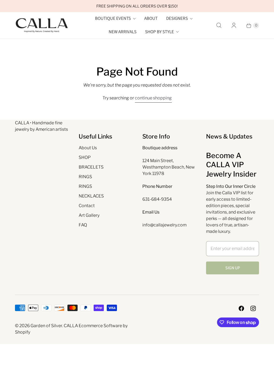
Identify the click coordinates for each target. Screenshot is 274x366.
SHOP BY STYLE (159, 32)
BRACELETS (91, 167)
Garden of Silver (46, 325)
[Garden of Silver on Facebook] (241, 308)
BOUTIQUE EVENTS (113, 18)
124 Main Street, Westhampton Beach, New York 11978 (168, 167)
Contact (87, 205)
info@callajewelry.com (164, 224)
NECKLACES (91, 196)
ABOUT (151, 18)
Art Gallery (89, 215)
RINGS (85, 176)
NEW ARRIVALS (122, 32)
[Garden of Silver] (41, 25)
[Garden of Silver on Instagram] (253, 308)
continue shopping (153, 97)
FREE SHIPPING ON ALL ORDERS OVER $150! (137, 6)
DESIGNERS (177, 18)
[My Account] (233, 25)
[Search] (218, 25)
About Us (88, 147)
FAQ (83, 224)
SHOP (85, 157)
